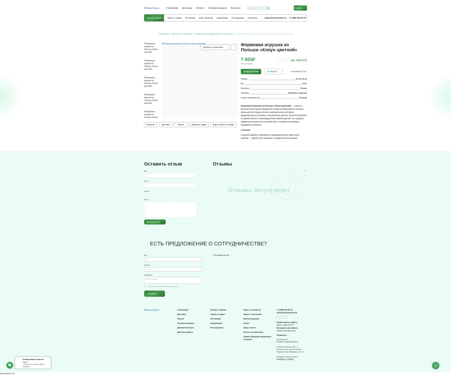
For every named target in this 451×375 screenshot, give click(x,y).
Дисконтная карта (185, 328)
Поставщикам (237, 18)
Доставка (187, 8)
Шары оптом (249, 328)
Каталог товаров (154, 18)
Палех (246, 323)
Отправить (152, 294)
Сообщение (148, 275)
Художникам (222, 18)
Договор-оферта (185, 332)
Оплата (200, 8)
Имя (145, 171)
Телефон (147, 265)
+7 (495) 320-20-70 (297, 18)
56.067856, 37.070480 (285, 359)
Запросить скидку (198, 125)
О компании (172, 8)
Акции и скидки (174, 18)
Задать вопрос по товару (223, 125)
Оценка (146, 191)
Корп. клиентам (206, 18)
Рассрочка (252, 18)
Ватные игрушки (251, 319)
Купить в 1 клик (251, 71)
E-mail (146, 181)
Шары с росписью (252, 310)
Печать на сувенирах (253, 332)
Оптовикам (190, 18)
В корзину (272, 71)
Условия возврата (217, 8)
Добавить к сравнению (213, 47)
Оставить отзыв (153, 222)
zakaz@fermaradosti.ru (275, 18)
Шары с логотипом (252, 314)
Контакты (236, 8)
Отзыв (146, 199)
